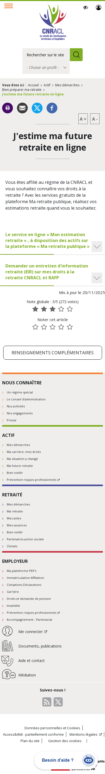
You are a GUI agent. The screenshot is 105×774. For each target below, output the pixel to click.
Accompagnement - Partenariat (29, 619)
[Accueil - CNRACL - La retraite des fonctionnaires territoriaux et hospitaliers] (53, 22)
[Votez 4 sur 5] (61, 327)
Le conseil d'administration (26, 399)
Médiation (27, 675)
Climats (12, 546)
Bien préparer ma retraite (21, 89)
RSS (46, 701)
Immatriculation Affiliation (25, 578)
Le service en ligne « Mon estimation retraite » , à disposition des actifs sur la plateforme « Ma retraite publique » (47, 240)
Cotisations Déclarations (24, 585)
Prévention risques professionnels (31, 480)
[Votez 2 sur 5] (44, 327)
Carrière (13, 592)
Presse (11, 420)
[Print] (7, 108)
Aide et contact (31, 660)
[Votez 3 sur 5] (52, 327)
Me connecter (98, 7)
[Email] (22, 107)
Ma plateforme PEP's (21, 571)
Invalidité (13, 606)
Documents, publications (40, 646)
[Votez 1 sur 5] (35, 327)
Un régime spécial (20, 392)
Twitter (58, 701)
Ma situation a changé (22, 459)
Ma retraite (15, 511)
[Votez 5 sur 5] (70, 327)
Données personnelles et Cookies (52, 727)
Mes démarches (67, 85)
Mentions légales (83, 734)
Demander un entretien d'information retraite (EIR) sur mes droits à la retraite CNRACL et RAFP (46, 272)
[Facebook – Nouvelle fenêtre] (52, 107)
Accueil (33, 85)
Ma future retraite (20, 466)
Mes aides (14, 518)
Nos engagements (20, 413)
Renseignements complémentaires (53, 353)
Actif (47, 85)
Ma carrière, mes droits (24, 452)
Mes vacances (17, 525)
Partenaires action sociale (25, 539)
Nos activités (16, 406)
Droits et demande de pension (29, 599)
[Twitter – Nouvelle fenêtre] (37, 107)
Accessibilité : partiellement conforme (33, 734)
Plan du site (30, 740)
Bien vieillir (15, 473)
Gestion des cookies (65, 741)
